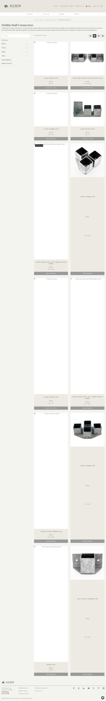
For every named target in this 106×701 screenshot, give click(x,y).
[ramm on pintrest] (98, 688)
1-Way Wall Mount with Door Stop (87, 78)
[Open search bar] (101, 6)
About (71, 6)
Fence (30, 14)
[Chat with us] (102, 697)
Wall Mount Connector (87, 599)
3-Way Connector (87, 196)
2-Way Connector (51, 129)
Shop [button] (55, 6)
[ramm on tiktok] (103, 688)
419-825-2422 (5, 691)
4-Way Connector (87, 465)
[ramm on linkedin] (84, 688)
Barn (61, 14)
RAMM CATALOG (7, 63)
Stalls (46, 14)
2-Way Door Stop (87, 129)
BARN (3, 52)
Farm (76, 14)
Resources (64, 6)
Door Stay (51, 664)
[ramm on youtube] (89, 688)
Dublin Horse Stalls (50, 20)
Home (36, 20)
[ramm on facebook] (74, 688)
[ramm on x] (94, 688)
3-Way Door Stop (51, 397)
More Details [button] (51, 138)
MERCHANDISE (6, 60)
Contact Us (79, 6)
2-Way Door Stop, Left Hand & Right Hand (51, 263)
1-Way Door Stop (51, 78)
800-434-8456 (5, 693)
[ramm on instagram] (79, 688)
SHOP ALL (5, 40)
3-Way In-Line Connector (51, 531)
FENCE (4, 44)
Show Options (51, 88)
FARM (3, 56)
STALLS (4, 48)
